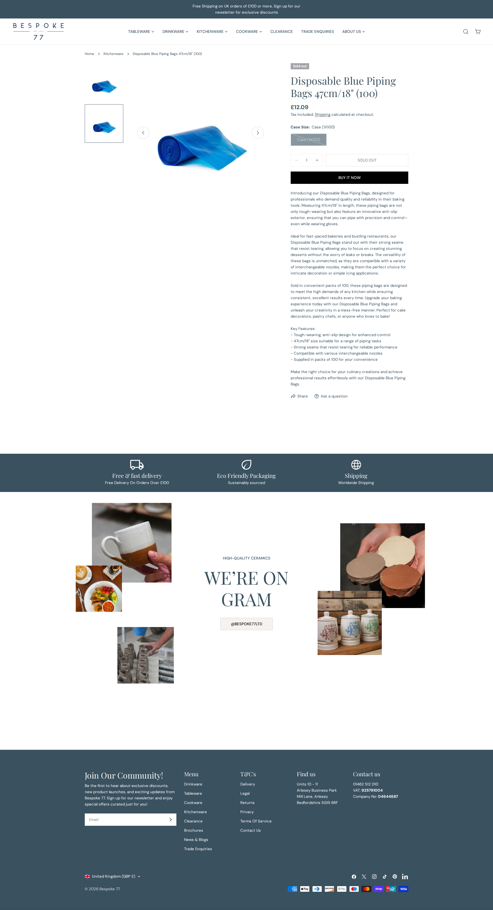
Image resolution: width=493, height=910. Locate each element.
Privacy (247, 811)
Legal (245, 793)
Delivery (247, 784)
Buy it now (349, 177)
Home (89, 54)
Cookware (193, 802)
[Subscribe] (170, 819)
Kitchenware (113, 54)
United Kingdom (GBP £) (113, 876)
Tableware (193, 793)
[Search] (466, 31)
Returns (247, 802)
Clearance (193, 821)
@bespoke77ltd (246, 624)
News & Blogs (196, 839)
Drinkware (193, 784)
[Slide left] (143, 133)
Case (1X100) (312, 141)
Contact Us (250, 830)
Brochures (193, 830)
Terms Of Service (256, 821)
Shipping (322, 114)
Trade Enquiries (198, 848)
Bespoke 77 (109, 889)
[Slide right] (258, 133)
